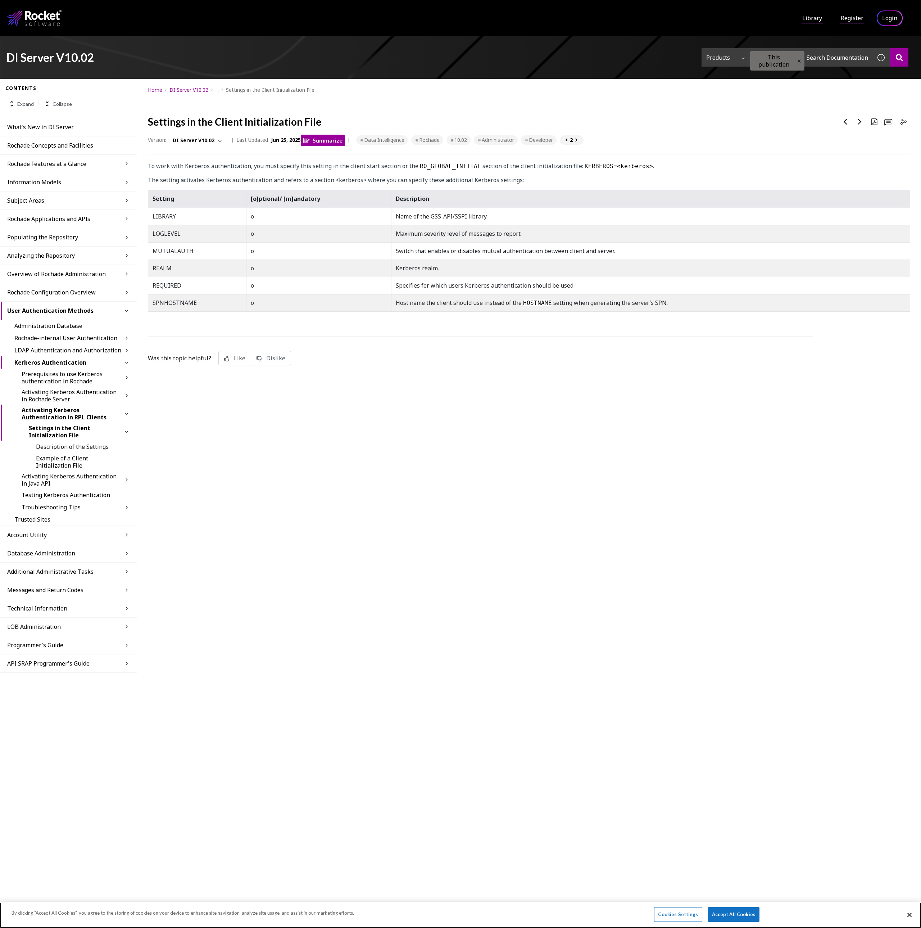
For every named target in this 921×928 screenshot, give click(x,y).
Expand (25, 104)
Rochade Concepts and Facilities (50, 145)
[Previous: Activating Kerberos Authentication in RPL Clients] (845, 121)
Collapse (62, 104)
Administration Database (48, 326)
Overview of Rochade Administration (56, 274)
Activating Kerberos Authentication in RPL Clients (64, 413)
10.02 (460, 139)
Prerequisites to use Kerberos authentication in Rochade (62, 377)
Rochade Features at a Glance (46, 164)
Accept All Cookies (734, 914)
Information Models (34, 182)
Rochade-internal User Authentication (65, 338)
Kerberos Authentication (50, 362)
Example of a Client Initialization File (62, 462)
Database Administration (41, 553)
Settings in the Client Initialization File (59, 431)
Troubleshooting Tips (51, 507)
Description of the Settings (72, 447)
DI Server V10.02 (188, 90)
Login (889, 18)
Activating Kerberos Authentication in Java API (69, 480)
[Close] (909, 915)
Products (718, 58)
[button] (799, 61)
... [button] (217, 90)
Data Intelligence (384, 139)
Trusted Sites (32, 519)
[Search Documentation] (899, 57)
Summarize (327, 140)
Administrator (498, 139)
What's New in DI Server (40, 127)
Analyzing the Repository (41, 256)
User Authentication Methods (50, 311)
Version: (157, 139)
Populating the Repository (42, 237)
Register (852, 18)
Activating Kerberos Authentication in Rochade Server (69, 395)
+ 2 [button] (569, 139)
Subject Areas (25, 200)
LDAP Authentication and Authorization (67, 350)
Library (812, 18)
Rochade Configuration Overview (51, 292)
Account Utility (27, 535)
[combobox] (810, 57)
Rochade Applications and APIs (48, 219)
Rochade (429, 139)
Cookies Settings (678, 914)
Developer (541, 139)
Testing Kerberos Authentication (66, 495)
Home (155, 90)
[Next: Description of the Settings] (860, 121)
